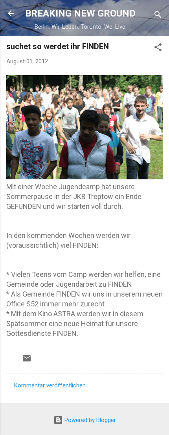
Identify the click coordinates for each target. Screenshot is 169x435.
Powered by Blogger (89, 420)
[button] (158, 48)
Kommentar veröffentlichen (50, 385)
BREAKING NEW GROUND (80, 13)
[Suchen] (158, 16)
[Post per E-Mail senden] (26, 361)
